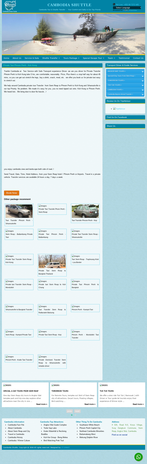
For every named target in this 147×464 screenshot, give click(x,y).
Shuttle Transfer (50, 58)
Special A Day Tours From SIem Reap (121, 76)
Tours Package (70, 58)
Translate (133, 10)
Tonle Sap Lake (50, 428)
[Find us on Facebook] (114, 439)
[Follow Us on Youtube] (129, 439)
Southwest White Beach (89, 425)
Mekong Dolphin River (89, 437)
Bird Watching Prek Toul (54, 440)
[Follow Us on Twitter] (119, 439)
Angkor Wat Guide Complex (55, 425)
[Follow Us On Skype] (124, 439)
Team (110, 58)
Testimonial (124, 58)
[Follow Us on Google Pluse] (135, 439)
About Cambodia (15, 428)
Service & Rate (32, 58)
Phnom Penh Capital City (90, 428)
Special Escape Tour (92, 58)
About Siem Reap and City (19, 431)
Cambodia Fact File (16, 425)
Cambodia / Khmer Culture (19, 440)
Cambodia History (15, 437)
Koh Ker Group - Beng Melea (56, 437)
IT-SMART (66, 447)
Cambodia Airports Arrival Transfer (120, 94)
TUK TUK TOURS (114, 85)
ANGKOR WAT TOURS (116, 71)
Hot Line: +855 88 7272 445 (127, 5)
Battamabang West (87, 434)
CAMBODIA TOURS (115, 89)
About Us (17, 58)
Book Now (11, 193)
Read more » (41, 404)
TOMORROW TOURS (116, 80)
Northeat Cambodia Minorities (92, 431)
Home (6, 58)
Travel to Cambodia (16, 434)
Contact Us (138, 58)
